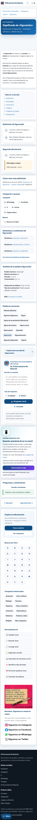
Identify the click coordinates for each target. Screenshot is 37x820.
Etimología (10, 101)
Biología (9, 601)
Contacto (4, 793)
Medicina (9, 616)
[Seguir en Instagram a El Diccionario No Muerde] (18, 697)
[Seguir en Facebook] (18, 730)
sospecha (16, 238)
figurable (19, 330)
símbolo (27, 244)
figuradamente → (26, 503)
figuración (13, 14)
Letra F (5, 14)
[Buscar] (28, 3)
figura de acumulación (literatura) (16, 320)
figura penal (8, 330)
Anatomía (9, 596)
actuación (16, 251)
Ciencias (18, 601)
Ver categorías (18, 533)
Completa (11, 396)
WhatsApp (4, 778)
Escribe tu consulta (11, 372)
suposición (24, 238)
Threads (4, 782)
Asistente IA (10, 114)
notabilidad (24, 251)
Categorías (24, 11)
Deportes (9, 606)
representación (18, 244)
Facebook (4, 769)
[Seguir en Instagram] (18, 725)
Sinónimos (10, 105)
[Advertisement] (18, 42)
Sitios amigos (5, 803)
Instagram (4, 772)
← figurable (8, 503)
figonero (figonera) (11, 315)
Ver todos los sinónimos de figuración (16, 257)
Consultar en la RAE (15, 297)
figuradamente (20, 335)
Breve (23, 396)
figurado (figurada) (11, 340)
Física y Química (22, 606)
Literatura (9, 611)
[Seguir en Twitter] (18, 739)
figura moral (24, 325)
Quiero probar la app (18, 468)
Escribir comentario (18, 487)
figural (23, 340)
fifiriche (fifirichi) (10, 310)
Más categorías (20, 621)
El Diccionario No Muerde (10, 785)
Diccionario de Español (11, 11)
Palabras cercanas (12, 111)
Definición (9, 98)
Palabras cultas (21, 616)
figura (23, 315)
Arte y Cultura (21, 596)
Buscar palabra (18, 528)
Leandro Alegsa (16, 184)
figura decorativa (10, 325)
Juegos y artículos (7, 800)
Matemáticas (21, 611)
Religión (9, 621)
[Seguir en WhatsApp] (18, 734)
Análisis (9, 108)
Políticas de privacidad (14, 815)
